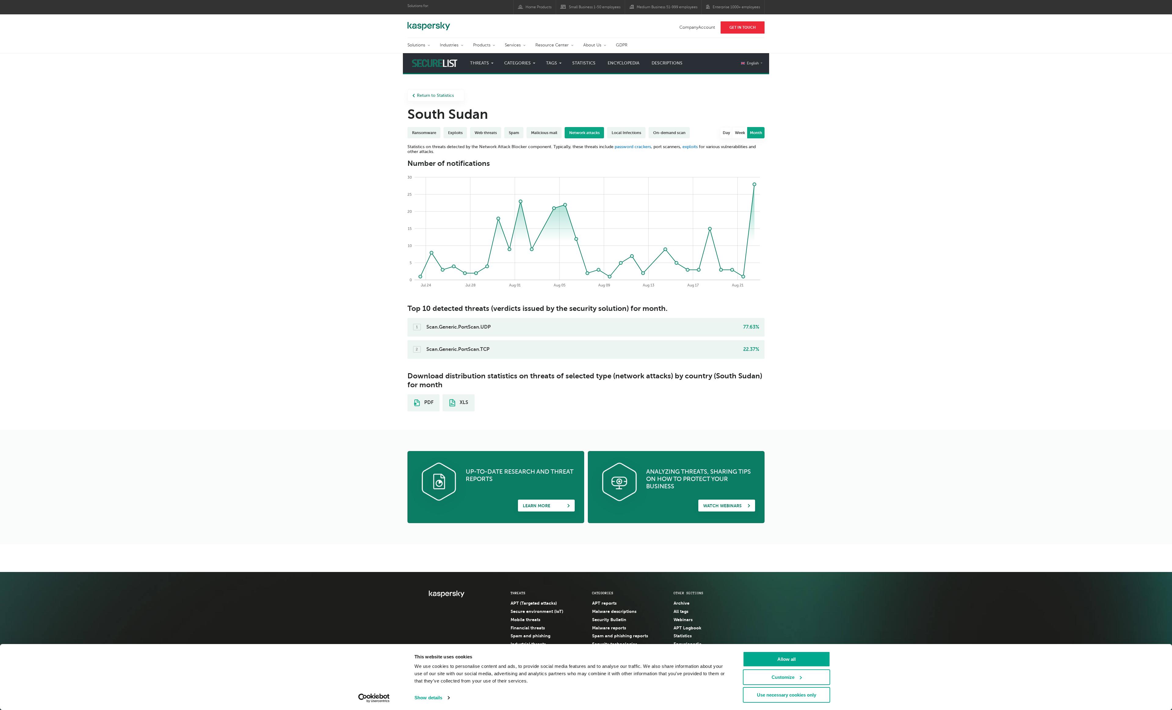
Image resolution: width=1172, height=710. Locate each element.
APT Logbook (687, 627)
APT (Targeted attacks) (534, 603)
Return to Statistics (435, 95)
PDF (428, 402)
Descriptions (667, 63)
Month (756, 132)
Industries (449, 45)
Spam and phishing (530, 635)
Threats (518, 593)
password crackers (633, 146)
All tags (681, 611)
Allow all (786, 659)
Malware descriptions (614, 611)
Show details (428, 697)
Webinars (683, 619)
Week (740, 132)
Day (726, 132)
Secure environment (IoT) (537, 611)
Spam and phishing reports (620, 635)
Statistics (583, 63)
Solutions (416, 45)
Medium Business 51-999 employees (667, 7)
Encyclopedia (623, 63)
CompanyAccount (697, 27)
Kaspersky (428, 22)
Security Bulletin (609, 619)
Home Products (539, 7)
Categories (602, 593)
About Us (592, 45)
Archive (681, 603)
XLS (463, 402)
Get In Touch (742, 27)
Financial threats (528, 627)
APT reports (604, 603)
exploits (690, 146)
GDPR (622, 45)
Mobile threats (525, 619)
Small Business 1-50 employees (594, 7)
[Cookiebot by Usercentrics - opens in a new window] (374, 698)
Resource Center (552, 45)
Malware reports (609, 627)
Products (481, 45)
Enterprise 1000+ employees (736, 7)
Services (513, 45)
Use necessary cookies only (786, 694)
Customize (783, 677)
